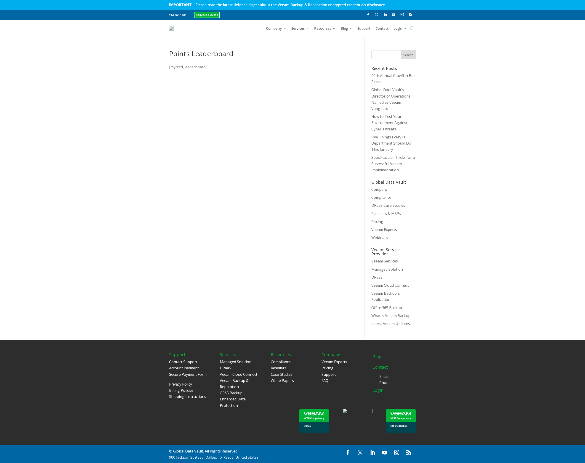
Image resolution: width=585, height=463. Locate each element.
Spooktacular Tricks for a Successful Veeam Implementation (393, 163)
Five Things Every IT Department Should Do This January (391, 143)
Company (274, 28)
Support (363, 28)
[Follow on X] (376, 14)
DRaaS (377, 277)
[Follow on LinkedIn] (385, 14)
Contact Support (183, 361)
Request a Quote (207, 15)
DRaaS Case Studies (388, 205)
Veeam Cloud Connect (390, 285)
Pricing (377, 221)
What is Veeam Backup (390, 315)
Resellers (278, 367)
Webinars (379, 237)
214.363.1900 (177, 15)
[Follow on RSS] (410, 14)
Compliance (381, 197)
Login (398, 28)
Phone (385, 382)
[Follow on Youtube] (394, 14)
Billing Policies (181, 390)
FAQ (325, 380)
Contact (381, 28)
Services (298, 28)
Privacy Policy (180, 384)
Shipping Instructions (187, 396)
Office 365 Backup (386, 307)
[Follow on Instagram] (402, 14)
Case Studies (281, 374)
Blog (344, 28)
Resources (322, 28)
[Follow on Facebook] (368, 14)
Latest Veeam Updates (390, 323)
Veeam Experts (384, 229)
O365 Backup (231, 392)
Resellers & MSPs (386, 213)
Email (383, 376)
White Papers (282, 380)
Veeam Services (384, 261)
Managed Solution (387, 269)
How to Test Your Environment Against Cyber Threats (389, 122)
